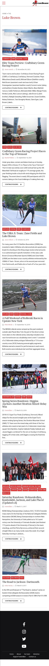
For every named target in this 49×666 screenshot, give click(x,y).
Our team (27, 654)
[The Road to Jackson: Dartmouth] (24, 562)
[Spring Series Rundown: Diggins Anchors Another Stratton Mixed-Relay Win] (24, 379)
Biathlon (6, 229)
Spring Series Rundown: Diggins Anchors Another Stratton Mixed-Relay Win (24, 403)
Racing (10, 147)
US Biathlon (26, 229)
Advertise (36, 654)
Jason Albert (8, 240)
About (19, 654)
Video (21, 577)
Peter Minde (8, 325)
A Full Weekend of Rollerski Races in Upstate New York (22, 319)
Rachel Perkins (9, 158)
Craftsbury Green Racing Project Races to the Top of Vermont (24, 152)
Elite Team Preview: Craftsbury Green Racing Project (23, 64)
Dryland (5, 314)
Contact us (32, 656)
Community (6, 58)
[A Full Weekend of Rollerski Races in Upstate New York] (24, 295)
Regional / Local (22, 58)
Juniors (14, 489)
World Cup (6, 493)
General (13, 229)
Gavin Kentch (8, 69)
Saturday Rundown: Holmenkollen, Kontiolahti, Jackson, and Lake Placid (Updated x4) (23, 500)
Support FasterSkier (19, 656)
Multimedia (14, 577)
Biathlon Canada (15, 486)
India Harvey (8, 585)
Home (4, 13)
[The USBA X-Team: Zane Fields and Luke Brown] (24, 210)
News (13, 58)
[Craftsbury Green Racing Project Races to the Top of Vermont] (24, 131)
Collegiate (6, 489)
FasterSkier (8, 410)
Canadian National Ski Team (31, 486)
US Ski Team (17, 147)
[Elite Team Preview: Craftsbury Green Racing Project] (24, 42)
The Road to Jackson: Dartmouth (20, 581)
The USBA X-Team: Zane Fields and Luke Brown (22, 235)
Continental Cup (8, 396)
